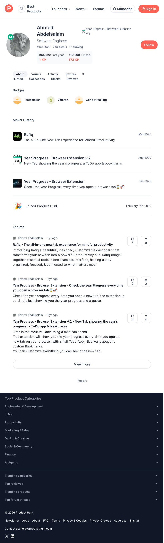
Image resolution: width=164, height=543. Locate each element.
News (80, 9)
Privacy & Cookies (75, 520)
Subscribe (124, 9)
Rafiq (28, 134)
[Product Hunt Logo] (9, 8)
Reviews (72, 79)
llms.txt (134, 520)
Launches (59, 9)
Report (82, 380)
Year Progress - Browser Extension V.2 (57, 158)
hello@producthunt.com (36, 528)
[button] (14, 238)
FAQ (46, 520)
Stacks (55, 79)
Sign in (151, 9)
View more (82, 364)
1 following (76, 46)
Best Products (34, 8)
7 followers (60, 46)
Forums (99, 9)
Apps (25, 520)
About (20, 74)
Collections (37, 79)
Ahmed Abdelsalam (30, 238)
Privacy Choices (100, 520)
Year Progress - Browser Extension (54, 181)
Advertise (120, 520)
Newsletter (12, 520)
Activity (53, 74)
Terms (56, 520)
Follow (149, 45)
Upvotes (70, 74)
